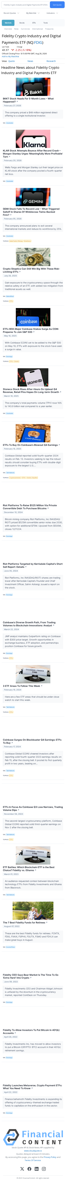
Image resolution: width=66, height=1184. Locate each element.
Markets (8, 23)
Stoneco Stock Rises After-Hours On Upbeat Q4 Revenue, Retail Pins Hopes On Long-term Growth (32, 391)
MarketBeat (10, 296)
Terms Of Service (33, 1160)
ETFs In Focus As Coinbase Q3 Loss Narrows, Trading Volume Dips (33, 808)
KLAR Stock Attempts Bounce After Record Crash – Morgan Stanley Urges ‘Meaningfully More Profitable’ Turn (33, 153)
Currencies (25, 29)
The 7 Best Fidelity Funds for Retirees (25, 922)
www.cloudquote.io (33, 1150)
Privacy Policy (50, 1157)
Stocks (21, 23)
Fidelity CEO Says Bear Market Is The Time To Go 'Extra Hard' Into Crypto (30, 976)
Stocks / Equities (32, 477)
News (16, 29)
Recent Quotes (10, 13)
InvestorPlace (10, 947)
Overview (8, 29)
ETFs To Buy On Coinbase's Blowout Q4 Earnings (31, 445)
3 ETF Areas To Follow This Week (23, 686)
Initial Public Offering (16, 241)
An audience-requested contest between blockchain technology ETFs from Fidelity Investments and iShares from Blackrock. (33, 884)
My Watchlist (31, 13)
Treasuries (49, 29)
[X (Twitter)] (22, 1169)
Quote (11, 61)
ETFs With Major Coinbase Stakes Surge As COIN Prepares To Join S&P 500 (30, 330)
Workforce (27, 241)
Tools (46, 23)
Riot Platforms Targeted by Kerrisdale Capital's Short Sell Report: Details (33, 565)
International (37, 29)
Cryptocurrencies (15, 477)
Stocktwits (9, 123)
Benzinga (9, 356)
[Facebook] (29, 1169)
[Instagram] (44, 1169)
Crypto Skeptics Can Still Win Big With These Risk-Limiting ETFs (31, 270)
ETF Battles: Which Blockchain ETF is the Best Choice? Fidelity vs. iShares (28, 869)
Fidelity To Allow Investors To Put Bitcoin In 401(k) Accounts (31, 1032)
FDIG (38, 42)
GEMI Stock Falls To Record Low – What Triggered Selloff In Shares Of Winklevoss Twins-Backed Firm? (31, 211)
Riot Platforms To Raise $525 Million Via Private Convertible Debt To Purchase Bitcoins (30, 507)
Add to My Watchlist (10, 56)
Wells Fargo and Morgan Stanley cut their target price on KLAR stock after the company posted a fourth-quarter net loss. (34, 170)
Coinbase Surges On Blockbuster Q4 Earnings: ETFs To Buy (32, 741)
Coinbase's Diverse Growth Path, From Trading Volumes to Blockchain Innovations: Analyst (29, 624)
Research (51, 61)
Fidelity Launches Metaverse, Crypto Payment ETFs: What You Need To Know (32, 1087)
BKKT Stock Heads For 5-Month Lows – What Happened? (28, 100)
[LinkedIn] (36, 1169)
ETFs (34, 23)
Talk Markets (10, 472)
